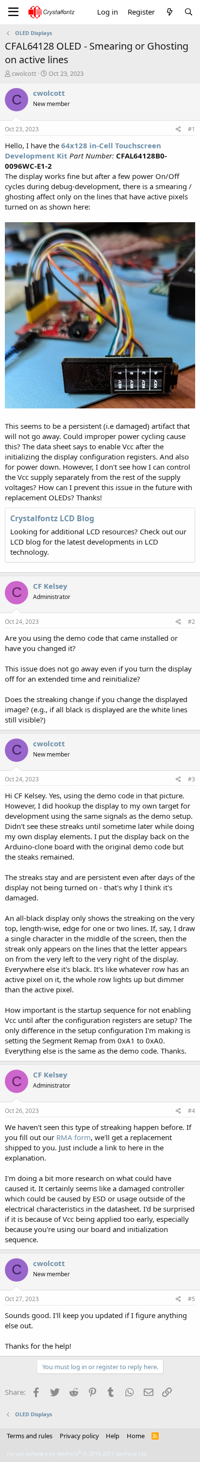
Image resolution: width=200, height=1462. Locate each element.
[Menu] (13, 12)
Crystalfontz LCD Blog (52, 518)
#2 (191, 621)
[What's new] (169, 12)
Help (112, 1435)
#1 (191, 129)
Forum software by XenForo (77, 1453)
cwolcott (24, 73)
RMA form (73, 1137)
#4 (191, 1111)
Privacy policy (79, 1435)
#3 (191, 779)
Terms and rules (29, 1435)
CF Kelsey (50, 586)
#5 (191, 1299)
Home (136, 1435)
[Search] (188, 12)
